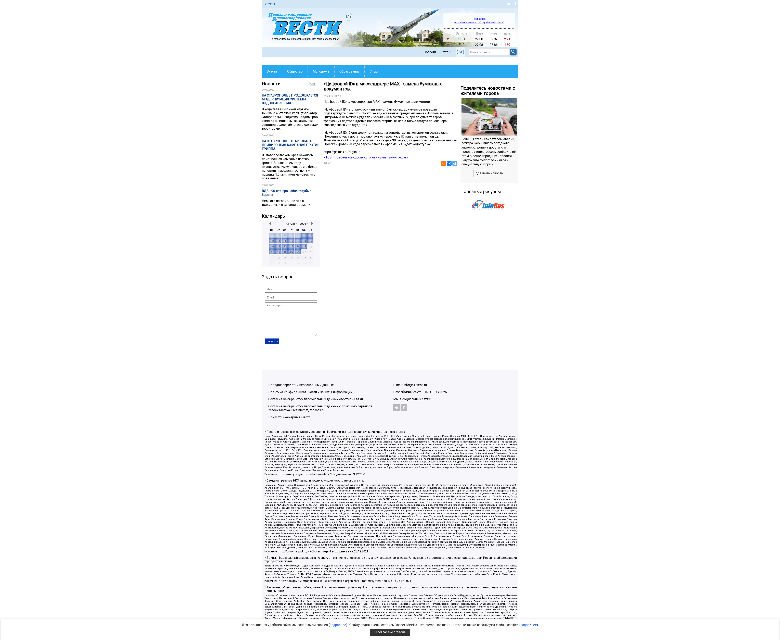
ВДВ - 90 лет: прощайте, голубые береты (286, 193)
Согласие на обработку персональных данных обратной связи (315, 399)
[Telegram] (454, 163)
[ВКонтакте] (449, 163)
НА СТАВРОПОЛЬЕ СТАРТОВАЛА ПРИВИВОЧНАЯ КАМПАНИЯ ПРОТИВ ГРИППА (290, 145)
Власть (272, 71)
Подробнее (479, 18)
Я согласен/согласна (390, 632)
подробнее (338, 625)
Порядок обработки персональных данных (301, 385)
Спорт (374, 71)
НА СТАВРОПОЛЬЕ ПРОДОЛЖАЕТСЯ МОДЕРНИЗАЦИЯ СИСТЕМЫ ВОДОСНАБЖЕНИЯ (290, 99)
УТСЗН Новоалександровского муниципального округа (366, 157)
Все (312, 83)
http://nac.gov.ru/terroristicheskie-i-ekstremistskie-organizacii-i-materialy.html (330, 581)
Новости (430, 52)
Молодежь (321, 71)
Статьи (446, 52)
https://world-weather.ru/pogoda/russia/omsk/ (479, 22)
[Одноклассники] (443, 163)
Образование (349, 71)
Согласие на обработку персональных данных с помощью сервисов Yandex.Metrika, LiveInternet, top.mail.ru (320, 408)
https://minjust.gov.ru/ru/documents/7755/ (307, 474)
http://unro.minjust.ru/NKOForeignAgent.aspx (308, 551)
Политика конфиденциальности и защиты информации (310, 392)
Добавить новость (489, 173)
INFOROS (432, 392)
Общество (295, 71)
